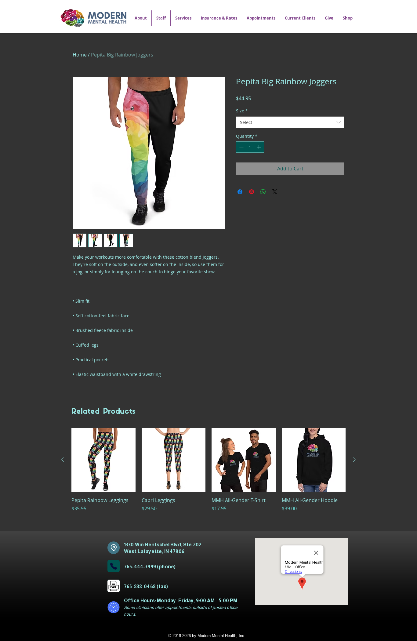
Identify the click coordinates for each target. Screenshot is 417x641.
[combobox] (290, 122)
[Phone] (113, 566)
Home (80, 54)
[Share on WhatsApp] (263, 191)
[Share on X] (274, 191)
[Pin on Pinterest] (251, 191)
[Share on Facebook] (240, 191)
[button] (183, 18)
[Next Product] (354, 459)
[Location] (113, 547)
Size (242, 111)
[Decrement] (241, 147)
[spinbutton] (250, 147)
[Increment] (259, 147)
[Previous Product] (62, 459)
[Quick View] (103, 460)
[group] (208, 477)
